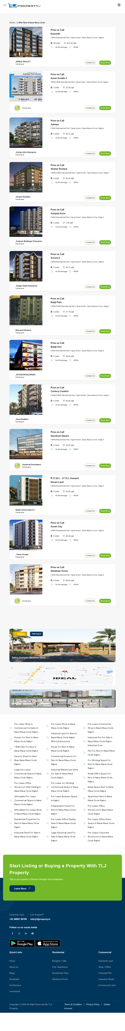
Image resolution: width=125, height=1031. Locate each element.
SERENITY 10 (19, 703)
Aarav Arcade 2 (59, 78)
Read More (105, 63)
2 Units (56, 445)
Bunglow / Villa (59, 961)
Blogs (12, 973)
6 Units (56, 134)
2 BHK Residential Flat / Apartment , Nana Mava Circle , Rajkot (77, 37)
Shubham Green (59, 571)
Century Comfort (60, 391)
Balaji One (56, 346)
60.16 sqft (70, 178)
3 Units (56, 88)
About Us (13, 967)
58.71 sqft (70, 134)
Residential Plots (60, 973)
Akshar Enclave (59, 168)
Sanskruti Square (60, 435)
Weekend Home (60, 979)
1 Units (56, 223)
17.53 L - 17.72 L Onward (65, 478)
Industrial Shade (106, 979)
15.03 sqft (70, 445)
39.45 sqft (70, 356)
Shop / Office (104, 967)
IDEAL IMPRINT (20, 680)
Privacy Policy (93, 1004)
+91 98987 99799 (18, 919)
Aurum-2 (55, 257)
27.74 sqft (70, 312)
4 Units (56, 356)
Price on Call (57, 30)
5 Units (56, 267)
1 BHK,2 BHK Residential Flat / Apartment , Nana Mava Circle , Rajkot (80, 82)
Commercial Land (107, 985)
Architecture (15, 985)
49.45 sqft (70, 536)
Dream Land (57, 482)
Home (12, 22)
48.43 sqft (70, 580)
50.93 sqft (70, 491)
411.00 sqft (71, 43)
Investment (14, 991)
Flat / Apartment (60, 967)
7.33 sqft (69, 223)
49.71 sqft (70, 267)
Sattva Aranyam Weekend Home (29, 657)
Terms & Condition (73, 1004)
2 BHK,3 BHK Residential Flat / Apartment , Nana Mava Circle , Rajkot (80, 173)
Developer (14, 979)
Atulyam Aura (58, 213)
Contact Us (90, 63)
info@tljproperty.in (40, 919)
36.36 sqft (70, 401)
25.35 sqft (70, 88)
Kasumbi (55, 33)
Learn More (20, 888)
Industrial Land (105, 961)
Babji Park (56, 302)
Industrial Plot (105, 973)
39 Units (56, 43)
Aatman (55, 124)
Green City (56, 526)
